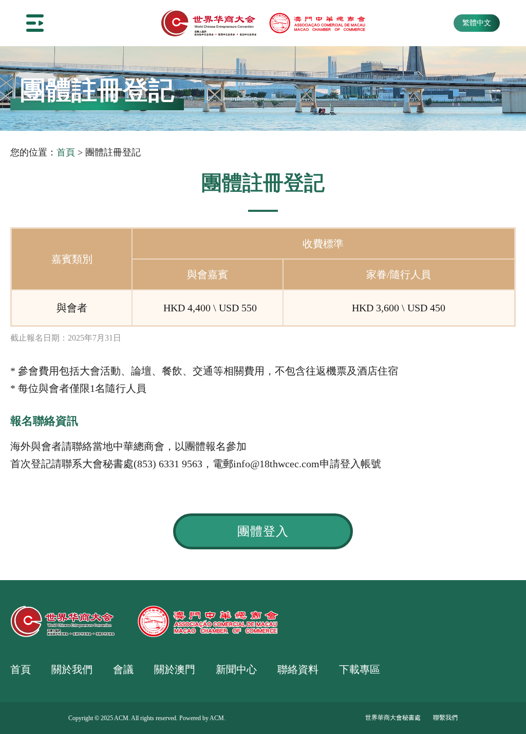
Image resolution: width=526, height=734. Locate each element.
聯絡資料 (297, 669)
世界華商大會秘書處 (393, 717)
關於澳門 (174, 669)
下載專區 (359, 669)
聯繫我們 (445, 717)
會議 (123, 669)
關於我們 (71, 669)
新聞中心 (236, 669)
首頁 (66, 152)
